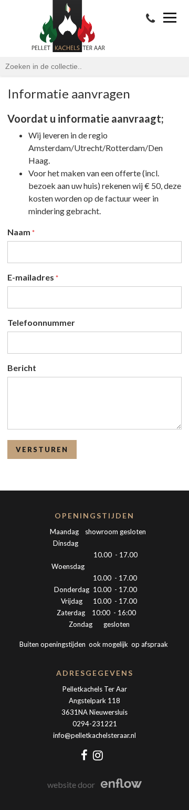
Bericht (21, 368)
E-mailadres (31, 277)
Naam (19, 232)
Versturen (42, 449)
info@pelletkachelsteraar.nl (94, 735)
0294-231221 (94, 723)
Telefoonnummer (41, 322)
